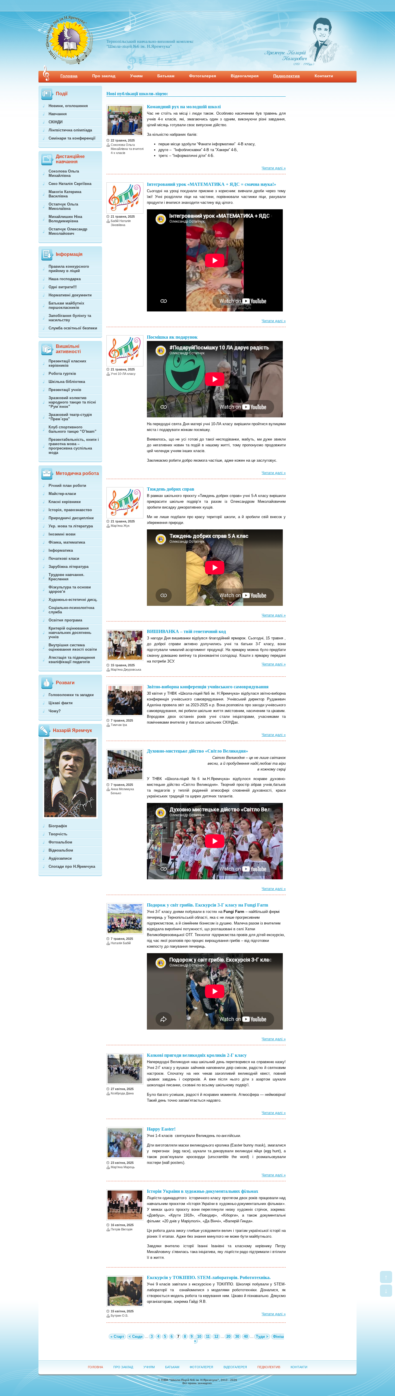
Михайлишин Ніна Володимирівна (65, 218)
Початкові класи (64, 558)
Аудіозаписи (60, 858)
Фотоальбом (60, 842)
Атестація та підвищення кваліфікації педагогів (72, 659)
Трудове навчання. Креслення (66, 577)
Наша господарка (65, 279)
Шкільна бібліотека (67, 381)
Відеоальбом (61, 850)
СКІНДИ (55, 122)
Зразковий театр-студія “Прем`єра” (70, 416)
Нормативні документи (70, 295)
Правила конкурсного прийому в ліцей (69, 268)
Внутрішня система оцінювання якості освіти (73, 647)
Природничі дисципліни (71, 518)
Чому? (55, 711)
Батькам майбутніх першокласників (66, 305)
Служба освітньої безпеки (73, 328)
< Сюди (136, 1336)
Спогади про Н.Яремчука (72, 866)
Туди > (262, 1336)
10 (199, 1336)
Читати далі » (274, 168)
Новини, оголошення (68, 106)
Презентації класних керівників (67, 363)
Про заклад (103, 76)
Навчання (58, 114)
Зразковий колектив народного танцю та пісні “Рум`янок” (72, 402)
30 (237, 1336)
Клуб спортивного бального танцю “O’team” (73, 429)
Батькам (165, 76)
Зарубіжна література (68, 566)
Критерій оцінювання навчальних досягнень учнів (70, 632)
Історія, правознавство (70, 510)
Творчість (58, 834)
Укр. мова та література (71, 526)
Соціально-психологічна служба (71, 610)
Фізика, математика (67, 542)
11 (208, 1336)
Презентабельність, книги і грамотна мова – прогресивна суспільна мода (74, 446)
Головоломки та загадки (71, 695)
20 (228, 1336)
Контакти (324, 76)
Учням (136, 76)
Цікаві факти (61, 703)
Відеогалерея (245, 76)
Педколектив (286, 76)
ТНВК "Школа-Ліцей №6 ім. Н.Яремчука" (190, 1380)
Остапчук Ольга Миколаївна (63, 206)
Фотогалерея (202, 76)
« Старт (117, 1336)
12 (216, 1336)
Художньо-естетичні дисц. (73, 599)
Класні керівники (65, 502)
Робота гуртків (62, 373)
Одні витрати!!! (63, 287)
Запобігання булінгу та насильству (70, 317)
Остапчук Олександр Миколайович (68, 231)
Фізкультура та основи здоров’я (70, 589)
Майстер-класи (62, 493)
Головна (68, 76)
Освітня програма (65, 620)
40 (246, 1336)
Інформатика (61, 550)
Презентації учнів (65, 390)
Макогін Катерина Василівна (65, 194)
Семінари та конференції (72, 138)
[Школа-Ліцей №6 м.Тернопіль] (69, 63)
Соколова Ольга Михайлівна (64, 173)
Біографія (58, 826)
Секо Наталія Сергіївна (70, 183)
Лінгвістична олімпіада (70, 130)
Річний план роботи (67, 485)
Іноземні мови (62, 534)
